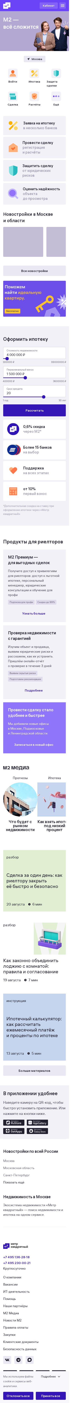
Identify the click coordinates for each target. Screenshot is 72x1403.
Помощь (9, 1299)
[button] (34, 1381)
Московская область (18, 1168)
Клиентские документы (21, 1342)
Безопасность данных (19, 1349)
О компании (12, 1277)
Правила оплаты (15, 1328)
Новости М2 (12, 1320)
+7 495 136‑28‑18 (16, 1257)
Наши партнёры (15, 1306)
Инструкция (16, 1001)
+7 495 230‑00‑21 (17, 1263)
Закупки (9, 1335)
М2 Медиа (11, 1313)
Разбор (12, 857)
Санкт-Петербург (16, 1175)
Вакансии (10, 1285)
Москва (9, 1161)
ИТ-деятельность (16, 1292)
